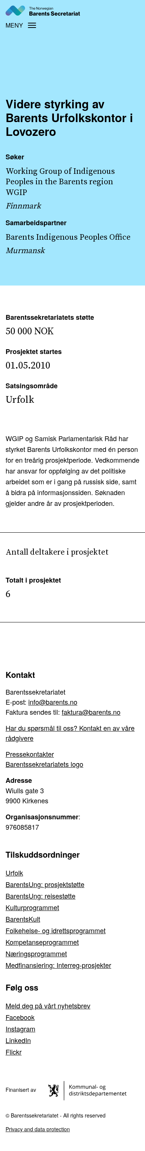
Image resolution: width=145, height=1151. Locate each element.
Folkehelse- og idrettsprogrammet (56, 930)
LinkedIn (18, 1040)
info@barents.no (52, 702)
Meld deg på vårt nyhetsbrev (48, 1005)
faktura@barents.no (91, 712)
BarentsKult (23, 919)
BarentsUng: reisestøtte (40, 895)
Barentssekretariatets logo (44, 764)
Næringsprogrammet (36, 953)
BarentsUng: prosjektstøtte (45, 884)
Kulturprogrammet (32, 907)
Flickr (14, 1051)
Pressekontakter (30, 754)
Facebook (20, 1017)
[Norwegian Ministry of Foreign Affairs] (88, 1089)
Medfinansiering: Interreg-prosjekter (58, 965)
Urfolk (14, 872)
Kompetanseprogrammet (42, 942)
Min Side (127, 10)
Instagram (20, 1028)
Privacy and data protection (38, 1129)
